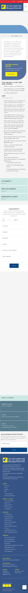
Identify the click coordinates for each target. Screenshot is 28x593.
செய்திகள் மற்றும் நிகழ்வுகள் (9, 495)
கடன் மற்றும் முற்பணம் (8, 493)
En (24, 1)
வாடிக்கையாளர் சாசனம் (8, 518)
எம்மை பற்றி (6, 485)
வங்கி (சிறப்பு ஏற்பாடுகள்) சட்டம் (10, 549)
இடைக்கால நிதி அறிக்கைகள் (9, 541)
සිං (26, 1)
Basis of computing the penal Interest (10, 532)
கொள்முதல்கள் (7, 543)
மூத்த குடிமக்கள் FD (8, 504)
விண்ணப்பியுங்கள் (11, 74)
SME (8, 35)
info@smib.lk (5, 571)
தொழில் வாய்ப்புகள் (7, 520)
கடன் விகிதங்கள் (7, 508)
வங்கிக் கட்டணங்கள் (8, 506)
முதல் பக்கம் (3, 35)
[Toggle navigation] (25, 6)
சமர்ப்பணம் (14, 265)
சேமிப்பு (5, 487)
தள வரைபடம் (6, 528)
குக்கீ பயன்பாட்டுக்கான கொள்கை (10, 526)
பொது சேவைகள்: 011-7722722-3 (9, 564)
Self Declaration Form (8, 551)
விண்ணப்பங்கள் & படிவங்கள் (9, 537)
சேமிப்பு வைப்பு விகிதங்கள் (9, 500)
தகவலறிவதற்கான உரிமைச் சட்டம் (10, 530)
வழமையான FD (7, 502)
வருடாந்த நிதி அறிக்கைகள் (9, 539)
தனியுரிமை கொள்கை (8, 524)
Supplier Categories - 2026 (9, 547)
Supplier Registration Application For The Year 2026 (13, 545)
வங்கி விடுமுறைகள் (8, 514)
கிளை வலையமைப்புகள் (8, 516)
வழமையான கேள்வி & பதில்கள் (10, 522)
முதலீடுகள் (6, 489)
